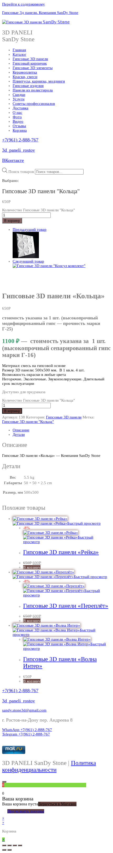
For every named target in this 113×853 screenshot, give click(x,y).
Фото (17, 117)
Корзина (20, 130)
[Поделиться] (9, 845)
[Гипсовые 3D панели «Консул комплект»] (49, 266)
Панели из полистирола (33, 90)
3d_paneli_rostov (18, 150)
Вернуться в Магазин (57, 804)
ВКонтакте (13, 160)
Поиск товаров (21, 172)
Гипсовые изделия (28, 86)
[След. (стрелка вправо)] (9, 850)
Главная (19, 50)
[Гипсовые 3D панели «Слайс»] (26, 257)
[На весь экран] (15, 845)
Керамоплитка (25, 72)
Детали (19, 434)
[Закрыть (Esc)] (4, 845)
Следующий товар (28, 261)
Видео (18, 121)
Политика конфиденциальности (49, 766)
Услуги (18, 99)
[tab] (62, 430)
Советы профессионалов (34, 103)
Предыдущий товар (30, 229)
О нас (17, 112)
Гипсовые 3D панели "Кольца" (28, 422)
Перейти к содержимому (23, 4)
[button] (24, 710)
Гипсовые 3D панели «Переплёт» (65, 605)
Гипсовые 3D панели (30, 59)
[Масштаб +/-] (20, 845)
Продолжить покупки (25, 811)
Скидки (19, 95)
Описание (21, 430)
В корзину (12, 221)
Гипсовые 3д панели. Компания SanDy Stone (40, 13)
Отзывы (19, 126)
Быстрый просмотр (84, 523)
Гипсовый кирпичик (30, 63)
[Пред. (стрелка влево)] (4, 850)
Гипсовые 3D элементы (33, 68)
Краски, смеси (25, 77)
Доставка (20, 108)
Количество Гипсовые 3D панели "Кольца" (38, 210)
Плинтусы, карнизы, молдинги (39, 81)
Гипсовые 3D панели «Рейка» (61, 552)
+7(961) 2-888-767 (20, 139)
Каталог (19, 54)
